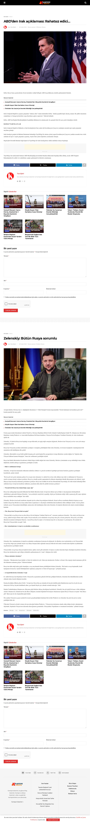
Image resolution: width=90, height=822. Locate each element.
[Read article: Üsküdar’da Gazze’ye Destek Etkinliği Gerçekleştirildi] (55, 201)
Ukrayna (29, 610)
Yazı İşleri (13, 27)
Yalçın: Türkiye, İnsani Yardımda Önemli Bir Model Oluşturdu (75, 212)
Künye (72, 791)
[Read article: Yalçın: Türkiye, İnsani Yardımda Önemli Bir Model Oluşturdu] (77, 201)
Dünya (10, 16)
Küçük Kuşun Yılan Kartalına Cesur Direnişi (19, 105)
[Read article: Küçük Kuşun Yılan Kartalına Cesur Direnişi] (34, 201)
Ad (5, 280)
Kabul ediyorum (53, 820)
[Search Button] (85, 2)
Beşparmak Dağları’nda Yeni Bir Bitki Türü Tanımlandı (33, 236)
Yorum (6, 256)
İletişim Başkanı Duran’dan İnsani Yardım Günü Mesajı (13, 236)
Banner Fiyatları (72, 786)
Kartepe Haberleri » (17, 802)
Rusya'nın (22, 610)
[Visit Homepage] (45, 2)
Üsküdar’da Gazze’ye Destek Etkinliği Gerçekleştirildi (23, 108)
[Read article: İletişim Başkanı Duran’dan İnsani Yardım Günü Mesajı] (13, 226)
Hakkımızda (72, 788)
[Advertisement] (45, 10)
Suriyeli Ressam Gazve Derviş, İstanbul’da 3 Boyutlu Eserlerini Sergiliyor (30, 102)
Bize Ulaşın (72, 783)
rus (16, 610)
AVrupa (11, 610)
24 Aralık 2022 (23, 27)
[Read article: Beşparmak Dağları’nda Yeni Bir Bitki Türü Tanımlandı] (34, 226)
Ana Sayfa (6, 16)
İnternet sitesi (50, 289)
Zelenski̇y (36, 610)
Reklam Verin (72, 793)
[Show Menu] (4, 2)
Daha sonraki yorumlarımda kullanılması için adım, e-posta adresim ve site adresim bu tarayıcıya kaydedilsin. (40, 297)
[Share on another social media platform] (84, 165)
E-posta (7, 289)
